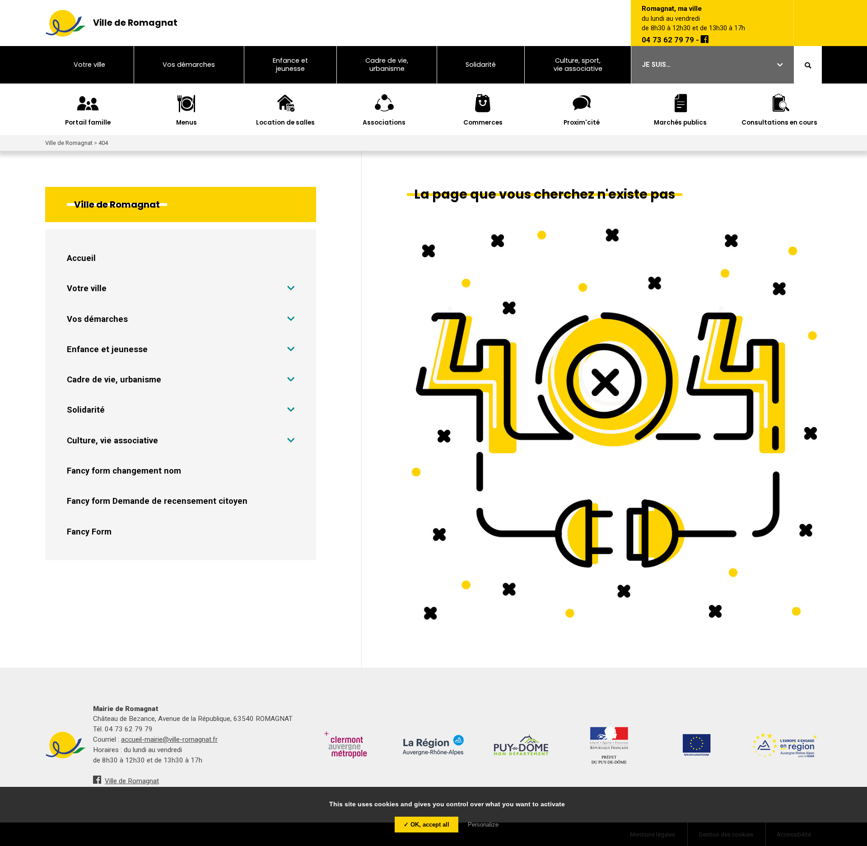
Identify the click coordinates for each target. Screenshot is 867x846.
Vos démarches (97, 319)
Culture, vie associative (112, 440)
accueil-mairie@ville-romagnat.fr (169, 739)
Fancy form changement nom (124, 470)
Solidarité (86, 409)
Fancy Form (89, 531)
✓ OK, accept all (426, 824)
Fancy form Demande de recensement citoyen (157, 501)
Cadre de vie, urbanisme (114, 379)
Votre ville (87, 288)
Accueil (81, 258)
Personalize (483, 824)
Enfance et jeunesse (107, 349)
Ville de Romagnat (132, 781)
